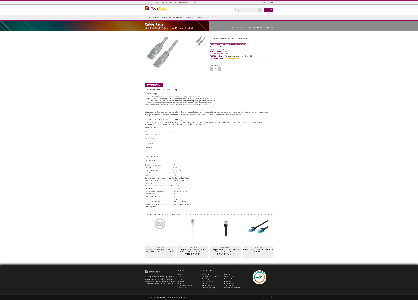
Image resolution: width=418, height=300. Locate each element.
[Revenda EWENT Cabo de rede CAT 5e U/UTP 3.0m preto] (258, 228)
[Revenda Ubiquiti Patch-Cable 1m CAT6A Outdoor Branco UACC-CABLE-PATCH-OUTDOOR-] (193, 228)
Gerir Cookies (181, 287)
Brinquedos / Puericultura (210, 277)
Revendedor (181, 281)
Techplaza (161, 297)
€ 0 (270, 10)
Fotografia (227, 274)
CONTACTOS (203, 18)
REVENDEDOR (191, 18)
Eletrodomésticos (207, 281)
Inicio (233, 28)
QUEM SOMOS (178, 18)
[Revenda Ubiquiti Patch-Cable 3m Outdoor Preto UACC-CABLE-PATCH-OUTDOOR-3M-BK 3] (225, 228)
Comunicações (206, 279)
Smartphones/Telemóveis (232, 287)
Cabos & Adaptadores (255, 28)
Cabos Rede (269, 28)
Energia (204, 283)
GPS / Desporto (229, 277)
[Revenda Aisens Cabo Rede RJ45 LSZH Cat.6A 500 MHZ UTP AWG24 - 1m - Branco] (160, 223)
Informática (241, 28)
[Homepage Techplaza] (160, 8)
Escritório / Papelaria (208, 285)
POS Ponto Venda (229, 283)
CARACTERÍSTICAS (153, 85)
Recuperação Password (184, 285)
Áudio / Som (206, 274)
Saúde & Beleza (229, 285)
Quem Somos (181, 277)
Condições (180, 279)
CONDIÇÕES (166, 18)
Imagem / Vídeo (229, 279)
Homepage (180, 274)
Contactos (180, 283)
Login (271, 2)
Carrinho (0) (263, 2)
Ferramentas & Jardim (209, 287)
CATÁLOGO (153, 18)
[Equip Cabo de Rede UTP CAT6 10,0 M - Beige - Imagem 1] (169, 53)
